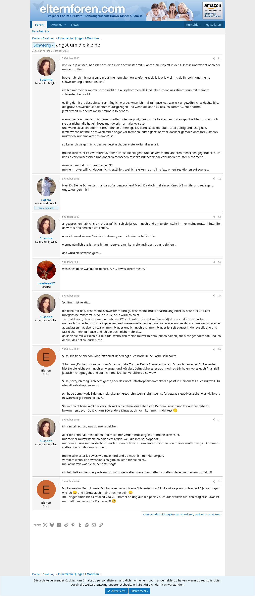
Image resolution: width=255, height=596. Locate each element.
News (75, 24)
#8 (219, 481)
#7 (219, 419)
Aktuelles (56, 24)
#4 (219, 262)
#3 (219, 217)
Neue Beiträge (40, 31)
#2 (219, 178)
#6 (219, 349)
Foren (39, 24)
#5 (219, 295)
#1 (219, 58)
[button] (65, 24)
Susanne (40, 51)
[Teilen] (213, 58)
